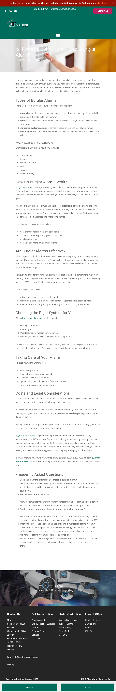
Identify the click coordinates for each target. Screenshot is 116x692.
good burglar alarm (26, 435)
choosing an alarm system (33, 318)
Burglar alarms (22, 187)
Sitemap (10, 664)
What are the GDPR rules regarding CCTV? (58, 588)
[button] (58, 35)
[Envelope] (15, 11)
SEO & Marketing (89, 679)
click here (102, 3)
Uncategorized (44, 60)
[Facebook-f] (5, 11)
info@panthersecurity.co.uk (63, 9)
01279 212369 (13, 642)
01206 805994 (41, 9)
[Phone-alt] (10, 11)
